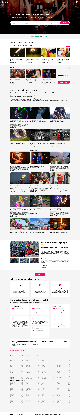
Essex (11, 376)
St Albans (11, 391)
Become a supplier (45, 414)
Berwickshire (59, 373)
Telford (27, 406)
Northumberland (44, 377)
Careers (55, 414)
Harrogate (58, 384)
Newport (42, 394)
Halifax (42, 397)
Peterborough (28, 396)
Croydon (11, 401)
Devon (58, 361)
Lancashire (43, 364)
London (11, 372)
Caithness (58, 372)
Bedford (11, 383)
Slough (11, 400)
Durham (58, 397)
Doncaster (43, 385)
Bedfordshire (12, 361)
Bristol (27, 371)
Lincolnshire (28, 366)
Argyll (58, 376)
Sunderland (59, 400)
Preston (58, 388)
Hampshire (12, 377)
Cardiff (27, 376)
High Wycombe (12, 389)
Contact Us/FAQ (51, 414)
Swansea (58, 395)
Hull (57, 391)
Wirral (58, 390)
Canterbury (43, 403)
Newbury (11, 395)
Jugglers (27, 355)
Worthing (42, 384)
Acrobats (42, 355)
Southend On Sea (28, 400)
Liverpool (42, 360)
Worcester (27, 385)
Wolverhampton (28, 389)
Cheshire (27, 377)
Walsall (27, 390)
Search (73, 1)
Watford (11, 397)
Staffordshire (12, 378)
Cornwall (58, 371)
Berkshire (11, 366)
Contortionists (43, 356)
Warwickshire (12, 365)
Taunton (58, 396)
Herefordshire (28, 365)
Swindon (11, 388)
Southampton (28, 397)
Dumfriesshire (43, 378)
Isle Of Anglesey (44, 371)
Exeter (58, 401)
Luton (11, 390)
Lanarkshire (59, 364)
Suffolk (11, 370)
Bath (42, 396)
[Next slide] (69, 46)
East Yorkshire (43, 361)
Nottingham (12, 371)
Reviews (39, 414)
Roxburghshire (43, 376)
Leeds (42, 395)
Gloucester (27, 395)
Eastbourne (43, 406)
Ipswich (42, 383)
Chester (58, 385)
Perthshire (58, 370)
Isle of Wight (43, 366)
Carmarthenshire (44, 372)
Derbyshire (27, 360)
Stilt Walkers (12, 356)
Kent (26, 364)
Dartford (27, 394)
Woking (27, 383)
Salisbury (58, 382)
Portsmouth (43, 382)
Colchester (27, 403)
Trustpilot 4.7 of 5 (21, 414)
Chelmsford (28, 391)
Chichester (43, 388)
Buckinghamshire (13, 364)
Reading (11, 396)
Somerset (42, 367)
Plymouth (58, 402)
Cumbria (42, 373)
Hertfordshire (12, 367)
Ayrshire (58, 367)
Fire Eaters (12, 355)
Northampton (12, 382)
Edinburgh (58, 403)
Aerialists (27, 356)
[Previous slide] (67, 46)
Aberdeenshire (59, 377)
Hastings (58, 383)
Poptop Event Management (14, 350)
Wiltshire (27, 370)
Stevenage (12, 394)
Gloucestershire (28, 361)
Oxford (11, 385)
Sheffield (27, 401)
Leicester (27, 384)
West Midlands (12, 373)
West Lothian (59, 365)
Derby (27, 382)
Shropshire (27, 367)
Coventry (11, 402)
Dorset (42, 370)
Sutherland (59, 366)
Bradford (42, 401)
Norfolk (42, 365)
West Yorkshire (28, 373)
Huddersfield (43, 400)
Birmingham (28, 388)
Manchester (28, 372)
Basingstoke (12, 406)
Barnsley (42, 389)
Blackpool (58, 394)
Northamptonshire (13, 360)
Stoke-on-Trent (28, 402)
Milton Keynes (12, 384)
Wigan (42, 402)
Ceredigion (58, 360)
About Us (36, 414)
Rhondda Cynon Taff (29, 378)
